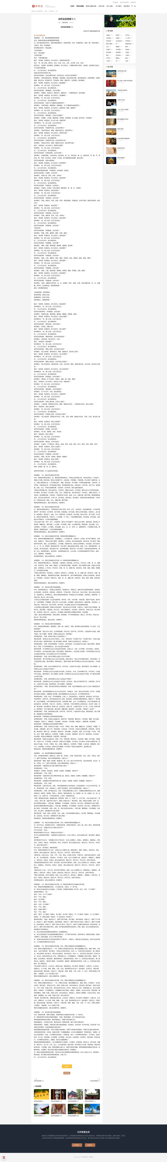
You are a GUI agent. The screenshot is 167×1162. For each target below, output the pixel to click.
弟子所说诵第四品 (39, 35)
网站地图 (91, 1157)
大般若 (109, 35)
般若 (127, 46)
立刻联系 (90, 1145)
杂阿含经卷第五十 (39, 1101)
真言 (108, 55)
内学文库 (101, 6)
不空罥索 (119, 49)
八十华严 (129, 38)
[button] (134, 21)
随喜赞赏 (67, 1066)
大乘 (127, 61)
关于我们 (119, 6)
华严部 (109, 58)
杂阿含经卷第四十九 (56, 1101)
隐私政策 (133, 2)
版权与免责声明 (124, 2)
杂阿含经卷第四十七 (90, 1101)
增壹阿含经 (129, 43)
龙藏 (46, 11)
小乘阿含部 (51, 11)
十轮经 (109, 61)
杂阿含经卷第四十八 (73, 1101)
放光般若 (109, 52)
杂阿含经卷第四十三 (90, 1115)
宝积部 (128, 49)
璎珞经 (119, 58)
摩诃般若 (119, 52)
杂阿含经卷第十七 (95, 1081)
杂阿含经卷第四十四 (73, 1115)
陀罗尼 (119, 35)
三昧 (108, 46)
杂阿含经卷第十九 (39, 1081)
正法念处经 (120, 41)
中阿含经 (129, 41)
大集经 (128, 52)
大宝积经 (110, 38)
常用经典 (115, 2)
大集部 (119, 38)
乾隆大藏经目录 (91, 6)
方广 (118, 61)
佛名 (127, 58)
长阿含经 (119, 55)
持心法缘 (109, 6)
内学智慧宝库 (37, 6)
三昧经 (128, 55)
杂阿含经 (66, 1073)
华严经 (128, 35)
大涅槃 (109, 49)
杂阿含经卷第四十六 (39, 1115)
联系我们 (127, 6)
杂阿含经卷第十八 (67, 19)
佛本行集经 (110, 43)
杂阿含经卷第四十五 (56, 1115)
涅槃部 (119, 46)
